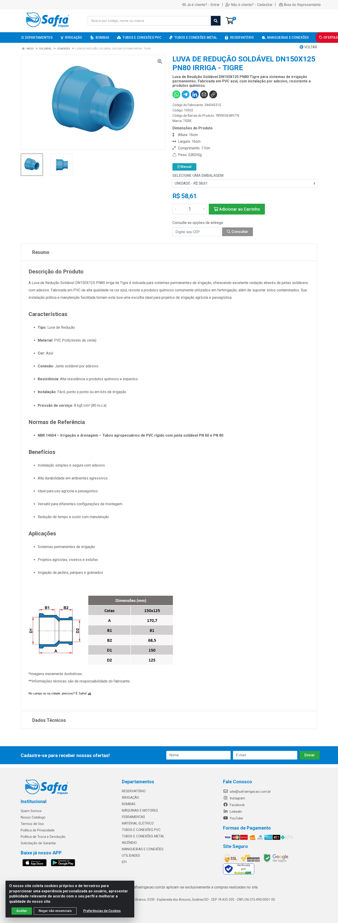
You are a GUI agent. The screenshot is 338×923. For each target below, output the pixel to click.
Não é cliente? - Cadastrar (251, 4)
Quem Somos (31, 811)
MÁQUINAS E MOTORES (140, 810)
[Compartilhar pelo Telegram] (185, 94)
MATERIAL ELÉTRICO (138, 823)
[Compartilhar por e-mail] (204, 94)
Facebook (237, 805)
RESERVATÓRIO (134, 791)
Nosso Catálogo (33, 817)
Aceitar (21, 911)
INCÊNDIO (129, 843)
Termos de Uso (32, 824)
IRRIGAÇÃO (130, 797)
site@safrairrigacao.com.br (250, 791)
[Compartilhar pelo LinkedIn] (195, 94)
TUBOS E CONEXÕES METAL (143, 836)
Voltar (310, 47)
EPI (124, 862)
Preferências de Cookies (102, 911)
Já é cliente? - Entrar (203, 4)
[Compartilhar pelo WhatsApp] (176, 94)
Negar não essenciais (55, 911)
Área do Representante (302, 4)
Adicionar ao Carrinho (239, 209)
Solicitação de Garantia (38, 843)
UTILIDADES (131, 855)
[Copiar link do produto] (213, 94)
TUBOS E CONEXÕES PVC (141, 830)
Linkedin (235, 812)
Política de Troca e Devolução (43, 837)
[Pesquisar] (216, 21)
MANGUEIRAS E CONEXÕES (142, 849)
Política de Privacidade (37, 830)
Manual (186, 166)
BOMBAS (128, 804)
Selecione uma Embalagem (197, 175)
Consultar (239, 231)
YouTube (236, 818)
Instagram (237, 798)
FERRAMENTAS (133, 817)
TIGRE (187, 121)
